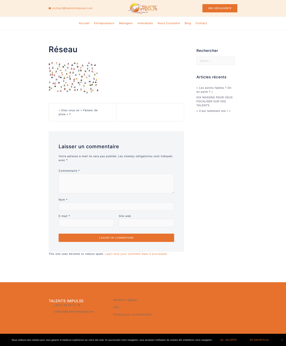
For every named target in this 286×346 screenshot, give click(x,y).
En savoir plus (259, 339)
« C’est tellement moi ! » (213, 111)
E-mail (64, 216)
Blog (188, 23)
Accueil (84, 23)
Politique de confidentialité (132, 314)
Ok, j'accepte (228, 339)
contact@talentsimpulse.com (74, 311)
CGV (116, 307)
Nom (63, 199)
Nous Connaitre (169, 23)
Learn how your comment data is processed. (136, 253)
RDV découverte (219, 8)
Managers (126, 23)
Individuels (145, 23)
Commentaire (69, 170)
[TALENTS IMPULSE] (143, 8)
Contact (201, 23)
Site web (125, 216)
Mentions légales (125, 300)
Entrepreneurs (104, 23)
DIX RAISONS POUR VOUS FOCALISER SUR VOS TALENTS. (214, 101)
